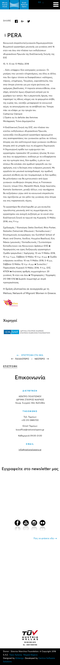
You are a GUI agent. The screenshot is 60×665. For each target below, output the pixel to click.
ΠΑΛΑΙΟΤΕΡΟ (22, 359)
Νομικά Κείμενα (30, 655)
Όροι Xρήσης (16, 655)
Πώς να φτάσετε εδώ (44, 538)
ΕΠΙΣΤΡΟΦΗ (10, 366)
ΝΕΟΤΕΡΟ (40, 359)
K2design (19, 658)
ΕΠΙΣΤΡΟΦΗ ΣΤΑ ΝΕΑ (32, 355)
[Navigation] (55, 3)
